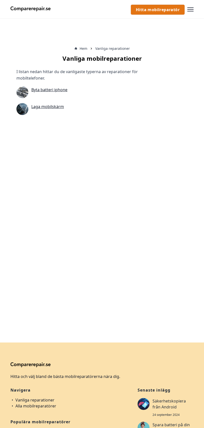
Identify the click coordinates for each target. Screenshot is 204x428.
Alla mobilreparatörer (35, 406)
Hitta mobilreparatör (158, 9)
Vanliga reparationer (34, 400)
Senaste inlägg (154, 390)
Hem (83, 48)
